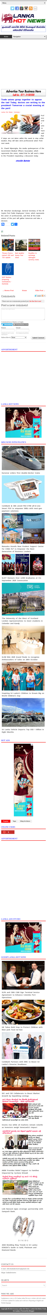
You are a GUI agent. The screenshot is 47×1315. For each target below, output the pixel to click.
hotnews (17, 112)
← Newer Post (8, 290)
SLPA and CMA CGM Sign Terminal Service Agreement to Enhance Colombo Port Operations (21, 995)
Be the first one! (35, 301)
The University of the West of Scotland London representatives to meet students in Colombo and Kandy (22, 621)
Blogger (31, 1311)
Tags (14, 821)
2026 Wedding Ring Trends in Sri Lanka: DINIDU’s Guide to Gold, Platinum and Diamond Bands (20, 1247)
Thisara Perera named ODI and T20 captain (8, 255)
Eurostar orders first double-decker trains (21, 473)
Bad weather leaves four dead (19, 255)
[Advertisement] (23, 64)
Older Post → (40, 290)
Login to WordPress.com (20, 324)
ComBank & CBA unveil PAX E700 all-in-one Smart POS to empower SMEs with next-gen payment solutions (22, 508)
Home (6, 36)
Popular (5, 821)
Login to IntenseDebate (7, 324)
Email (18, 328)
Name (3, 328)
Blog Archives (25, 821)
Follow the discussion (43, 296)
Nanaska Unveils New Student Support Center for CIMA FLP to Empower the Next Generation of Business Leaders (23, 549)
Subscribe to (6, 337)
